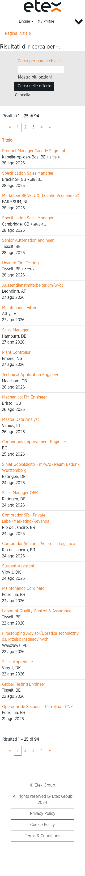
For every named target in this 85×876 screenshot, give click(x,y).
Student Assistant (18, 566)
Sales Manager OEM (20, 493)
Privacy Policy (42, 814)
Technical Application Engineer (30, 375)
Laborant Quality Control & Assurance (36, 611)
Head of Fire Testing (20, 263)
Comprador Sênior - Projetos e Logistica (38, 544)
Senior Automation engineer (28, 240)
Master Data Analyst (20, 420)
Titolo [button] (7, 140)
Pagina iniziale (18, 33)
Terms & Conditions (42, 836)
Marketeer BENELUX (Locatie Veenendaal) (40, 196)
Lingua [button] (25, 21)
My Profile (46, 21)
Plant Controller (16, 352)
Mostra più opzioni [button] (35, 77)
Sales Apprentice (17, 662)
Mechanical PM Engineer (24, 397)
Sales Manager (15, 330)
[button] (71, 22)
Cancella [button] (22, 95)
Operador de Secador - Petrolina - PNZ (37, 707)
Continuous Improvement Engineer (34, 442)
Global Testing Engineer (23, 684)
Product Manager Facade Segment (33, 151)
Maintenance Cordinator (24, 588)
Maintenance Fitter (19, 308)
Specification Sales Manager (27, 173)
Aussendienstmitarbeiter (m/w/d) (32, 285)
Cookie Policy (42, 825)
